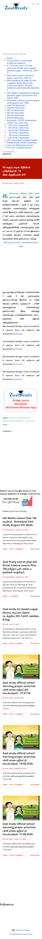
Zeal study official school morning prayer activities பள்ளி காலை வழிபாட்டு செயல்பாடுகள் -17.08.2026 (19, 829)
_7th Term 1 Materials (18, 125)
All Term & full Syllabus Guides (22, 140)
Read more (35, 549)
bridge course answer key (13, 421)
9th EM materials (15, 113)
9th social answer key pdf (19, 418)
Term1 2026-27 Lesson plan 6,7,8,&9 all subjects (19, 61)
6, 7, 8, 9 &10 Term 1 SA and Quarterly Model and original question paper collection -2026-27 (22, 69)
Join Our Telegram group (19, 147)
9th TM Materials (15, 110)
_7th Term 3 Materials (18, 135)
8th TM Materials (15, 115)
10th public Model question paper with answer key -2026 (23, 101)
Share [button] (5, 425)
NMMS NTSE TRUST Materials (22, 142)
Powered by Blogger (22, 930)
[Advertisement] (21, 32)
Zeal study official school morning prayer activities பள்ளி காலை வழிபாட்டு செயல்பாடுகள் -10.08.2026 (19, 758)
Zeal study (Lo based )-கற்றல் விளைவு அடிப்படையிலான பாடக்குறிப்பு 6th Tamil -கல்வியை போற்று (21, 614)
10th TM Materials (16, 105)
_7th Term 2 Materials (18, 132)
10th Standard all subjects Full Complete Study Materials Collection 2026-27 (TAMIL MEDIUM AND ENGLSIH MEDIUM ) (23, 85)
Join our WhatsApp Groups (20, 145)
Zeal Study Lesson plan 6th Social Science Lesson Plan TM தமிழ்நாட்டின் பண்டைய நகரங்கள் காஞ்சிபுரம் (20, 567)
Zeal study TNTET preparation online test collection (22, 121)
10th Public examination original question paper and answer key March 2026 (23, 95)
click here (18, 334)
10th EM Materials (16, 108)
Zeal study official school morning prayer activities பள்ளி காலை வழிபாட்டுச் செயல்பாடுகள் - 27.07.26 (19, 688)
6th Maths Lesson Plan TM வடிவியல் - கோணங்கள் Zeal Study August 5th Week (19, 521)
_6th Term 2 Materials (18, 130)
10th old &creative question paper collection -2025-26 (20, 76)
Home (9, 58)
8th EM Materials (15, 118)
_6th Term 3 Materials (18, 137)
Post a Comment (16, 549)
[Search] (33, 4)
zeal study (29, 421)
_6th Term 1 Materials (18, 127)
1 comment (14, 596)
